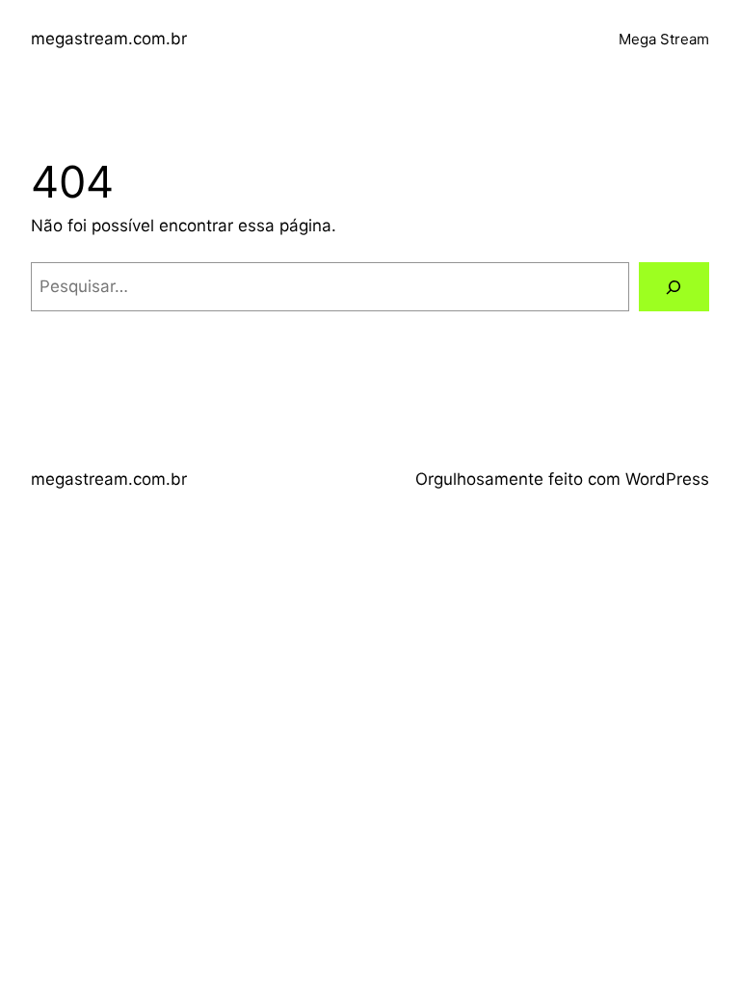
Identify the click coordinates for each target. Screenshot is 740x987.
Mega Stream (664, 39)
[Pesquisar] (674, 286)
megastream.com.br (109, 38)
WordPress (667, 479)
